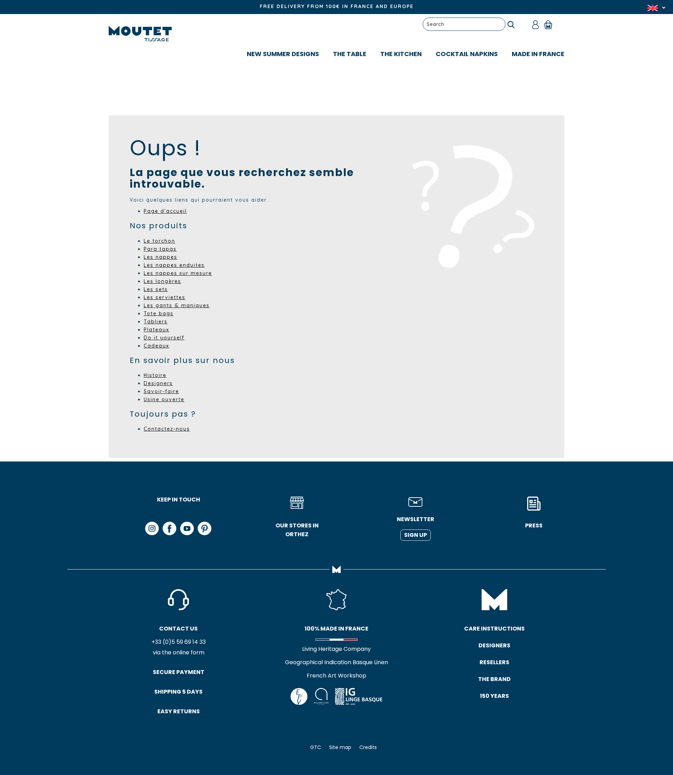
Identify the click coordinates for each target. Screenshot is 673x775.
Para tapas (160, 249)
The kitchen (401, 53)
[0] (551, 24)
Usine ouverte (164, 399)
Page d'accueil (165, 211)
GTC (315, 747)
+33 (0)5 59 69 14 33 (178, 642)
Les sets (156, 289)
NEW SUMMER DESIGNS (283, 53)
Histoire (155, 375)
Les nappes (160, 257)
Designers (158, 383)
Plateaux (156, 329)
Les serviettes (164, 297)
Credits (368, 747)
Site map (340, 747)
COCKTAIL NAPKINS (467, 53)
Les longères (162, 281)
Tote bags (159, 313)
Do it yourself (164, 338)
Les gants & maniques (177, 305)
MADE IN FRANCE (538, 53)
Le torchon (159, 241)
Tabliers (156, 321)
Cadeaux (156, 346)
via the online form (178, 652)
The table (349, 53)
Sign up (415, 535)
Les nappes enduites (174, 265)
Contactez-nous (167, 429)
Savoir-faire (161, 391)
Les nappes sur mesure (178, 273)
